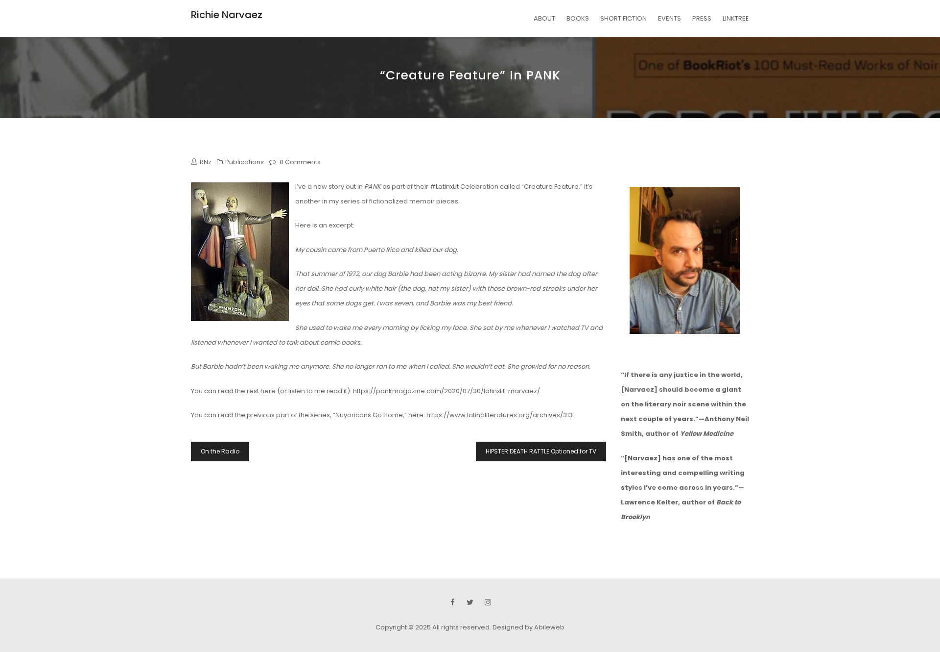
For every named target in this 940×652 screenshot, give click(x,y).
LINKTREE (736, 18)
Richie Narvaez (226, 15)
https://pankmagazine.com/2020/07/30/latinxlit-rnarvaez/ (446, 391)
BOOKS (577, 18)
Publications (244, 162)
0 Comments (300, 162)
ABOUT (544, 18)
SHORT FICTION (623, 18)
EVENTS (669, 18)
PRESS (701, 18)
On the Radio (220, 451)
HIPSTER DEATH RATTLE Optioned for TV (541, 451)
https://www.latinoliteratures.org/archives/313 (499, 415)
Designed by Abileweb (528, 627)
